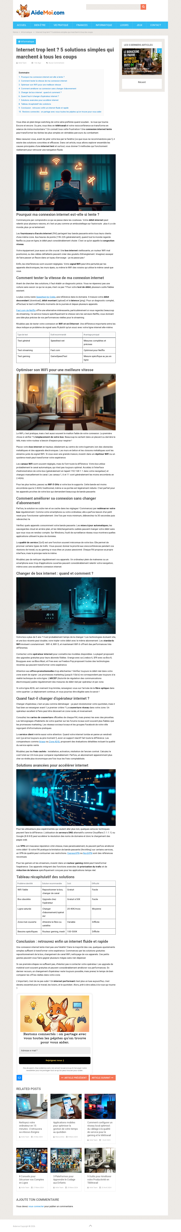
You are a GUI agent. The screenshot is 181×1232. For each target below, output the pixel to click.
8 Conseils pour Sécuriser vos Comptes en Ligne (31, 1179)
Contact (155, 25)
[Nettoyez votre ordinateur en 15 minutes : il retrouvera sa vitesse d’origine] (31, 1106)
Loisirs (124, 25)
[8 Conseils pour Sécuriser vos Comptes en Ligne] (31, 1160)
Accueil (21, 25)
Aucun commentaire (56, 63)
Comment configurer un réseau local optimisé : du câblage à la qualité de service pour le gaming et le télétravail (99, 1129)
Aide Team (22, 63)
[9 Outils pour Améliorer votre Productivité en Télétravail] (100, 1160)
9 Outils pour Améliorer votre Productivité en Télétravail (99, 1179)
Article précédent (75, 1077)
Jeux (139, 25)
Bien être (40, 25)
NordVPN (87, 853)
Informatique (104, 25)
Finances (82, 25)
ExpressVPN (73, 853)
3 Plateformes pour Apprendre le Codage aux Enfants (64, 1179)
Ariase (42, 741)
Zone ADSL (54, 741)
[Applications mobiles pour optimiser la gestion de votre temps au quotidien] (66, 1106)
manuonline (59, 1137)
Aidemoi (16, 1226)
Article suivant (101, 1077)
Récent (142, 82)
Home (15, 32)
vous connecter (36, 1206)
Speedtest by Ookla (45, 297)
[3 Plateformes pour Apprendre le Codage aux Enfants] (66, 1160)
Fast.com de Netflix (26, 310)
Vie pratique (61, 25)
